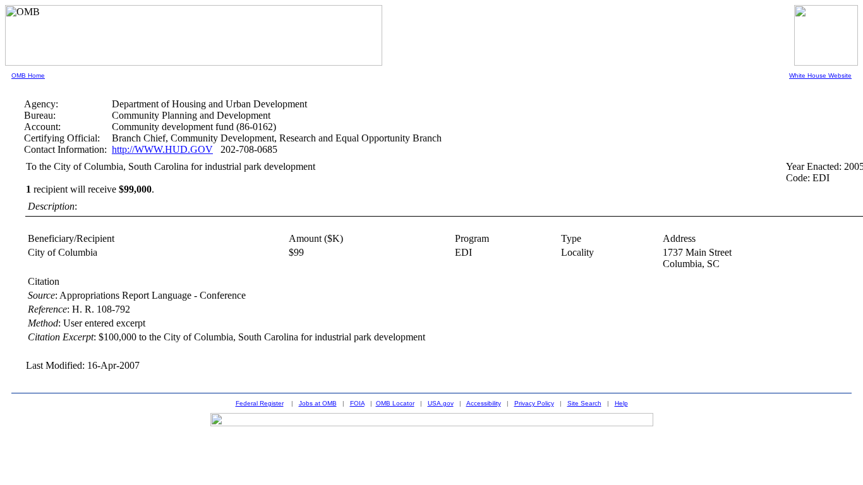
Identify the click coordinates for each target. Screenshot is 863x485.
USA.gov (441, 403)
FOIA (357, 403)
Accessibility (483, 403)
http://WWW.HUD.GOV (162, 149)
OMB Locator (395, 403)
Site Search (584, 403)
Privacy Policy (534, 403)
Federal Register (260, 403)
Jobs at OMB (318, 403)
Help (621, 403)
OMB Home (28, 75)
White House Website (820, 75)
